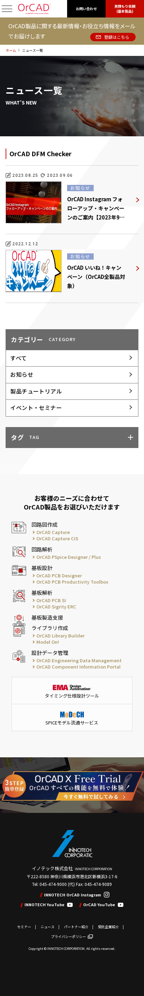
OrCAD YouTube (99, 905)
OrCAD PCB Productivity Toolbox (72, 582)
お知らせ (21, 374)
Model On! (47, 642)
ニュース (48, 926)
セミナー (24, 926)
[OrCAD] (34, 9)
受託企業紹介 (108, 926)
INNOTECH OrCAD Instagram (72, 895)
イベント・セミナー (36, 407)
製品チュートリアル (36, 391)
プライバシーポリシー (68, 936)
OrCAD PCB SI (51, 600)
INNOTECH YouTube (44, 905)
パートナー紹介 (76, 926)
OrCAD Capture (53, 532)
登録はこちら (116, 37)
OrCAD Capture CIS (57, 538)
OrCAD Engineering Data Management (79, 660)
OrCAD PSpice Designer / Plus (68, 557)
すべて (18, 358)
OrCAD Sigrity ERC (56, 606)
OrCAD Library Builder (60, 635)
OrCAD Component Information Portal (78, 667)
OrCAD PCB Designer (59, 575)
